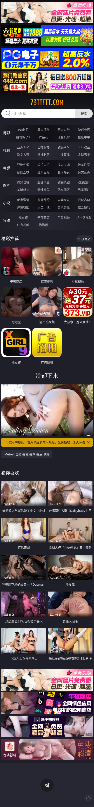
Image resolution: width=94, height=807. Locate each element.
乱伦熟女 (63, 172)
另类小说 (43, 207)
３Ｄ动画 (84, 147)
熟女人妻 (23, 155)
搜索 (84, 113)
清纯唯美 (43, 190)
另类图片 (84, 190)
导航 (6, 220)
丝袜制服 (43, 155)
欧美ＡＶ (63, 147)
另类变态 (84, 172)
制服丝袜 (23, 172)
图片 (6, 185)
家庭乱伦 (43, 200)
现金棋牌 (63, 137)
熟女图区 (63, 190)
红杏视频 (23, 225)
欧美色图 (63, 182)
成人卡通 (63, 165)
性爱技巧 (84, 207)
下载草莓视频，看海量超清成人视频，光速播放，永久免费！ (47, 442)
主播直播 (63, 155)
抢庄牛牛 (84, 137)
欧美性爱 (84, 165)
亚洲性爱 (23, 165)
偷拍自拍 (43, 165)
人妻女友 (63, 200)
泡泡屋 (43, 225)
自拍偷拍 (43, 147)
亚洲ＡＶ (23, 147)
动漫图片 (84, 182)
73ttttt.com (47, 102)
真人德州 (43, 130)
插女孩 (23, 217)
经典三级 (43, 172)
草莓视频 (63, 217)
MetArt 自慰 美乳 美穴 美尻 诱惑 (26, 454)
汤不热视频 (84, 217)
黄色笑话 (63, 207)
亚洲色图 (43, 182)
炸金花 (43, 137)
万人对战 (63, 130)
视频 (6, 150)
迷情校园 (23, 207)
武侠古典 (84, 200)
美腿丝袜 (23, 190)
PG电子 (23, 130)
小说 (6, 203)
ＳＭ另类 (84, 155)
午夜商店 (43, 217)
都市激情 (23, 200)
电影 (6, 167)
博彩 (6, 132)
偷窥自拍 (23, 182)
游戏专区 (84, 130)
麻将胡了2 (23, 137)
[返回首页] (88, 798)
